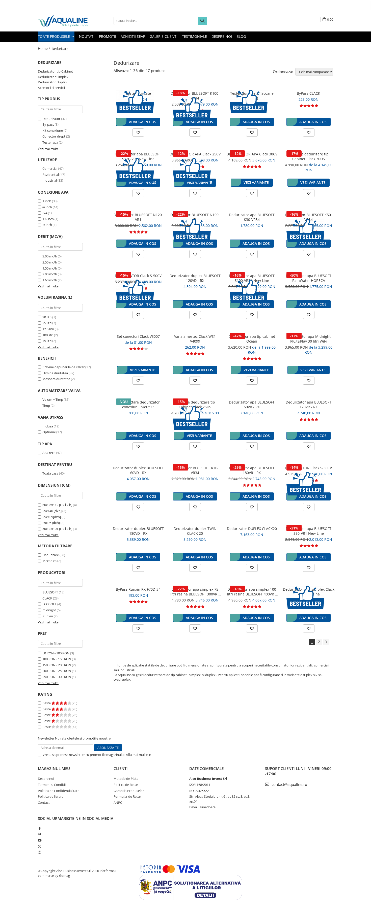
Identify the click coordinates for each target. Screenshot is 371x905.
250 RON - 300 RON (56, 677)
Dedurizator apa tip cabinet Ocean (251, 339)
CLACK (47, 598)
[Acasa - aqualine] (63, 21)
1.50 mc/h (49, 268)
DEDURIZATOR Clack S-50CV (138, 275)
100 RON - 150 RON (56, 659)
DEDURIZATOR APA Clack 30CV (251, 154)
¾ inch (47, 207)
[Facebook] (39, 828)
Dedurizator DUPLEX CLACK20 (252, 528)
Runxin (47, 616)
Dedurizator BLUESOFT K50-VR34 (308, 217)
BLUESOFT (50, 592)
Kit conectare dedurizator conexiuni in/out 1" (138, 404)
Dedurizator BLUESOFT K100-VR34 (195, 95)
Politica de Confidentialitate (172, 754)
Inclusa (47, 426)
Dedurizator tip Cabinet (55, 71)
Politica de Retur (126, 784)
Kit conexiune (52, 130)
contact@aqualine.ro (289, 784)
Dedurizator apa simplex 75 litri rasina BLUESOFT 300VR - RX (195, 591)
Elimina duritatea (55, 373)
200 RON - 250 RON (56, 670)
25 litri (46, 323)
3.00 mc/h (49, 256)
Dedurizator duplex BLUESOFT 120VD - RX (195, 278)
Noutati (86, 36)
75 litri (46, 341)
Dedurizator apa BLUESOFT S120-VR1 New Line (138, 156)
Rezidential (50, 174)
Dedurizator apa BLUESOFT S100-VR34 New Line (252, 278)
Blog (241, 36)
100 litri (47, 335)
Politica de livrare (50, 796)
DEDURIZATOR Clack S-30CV (308, 467)
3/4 (44, 213)
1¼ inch (48, 219)
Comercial (49, 168)
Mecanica (49, 560)
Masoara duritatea (56, 379)
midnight (49, 610)
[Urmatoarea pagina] (326, 642)
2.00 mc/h (49, 274)
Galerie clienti (163, 36)
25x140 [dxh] (52, 511)
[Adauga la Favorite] (138, 132)
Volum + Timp (52, 399)
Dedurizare (50, 555)
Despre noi (221, 36)
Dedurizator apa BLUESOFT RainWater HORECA (308, 278)
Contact (44, 802)
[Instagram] (39, 852)
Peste (46, 703)
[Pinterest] (39, 834)
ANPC (118, 802)
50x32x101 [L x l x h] (57, 528)
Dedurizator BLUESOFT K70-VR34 (195, 470)
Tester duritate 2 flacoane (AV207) (252, 95)
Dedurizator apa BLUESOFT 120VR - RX (308, 404)
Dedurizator (51, 118)
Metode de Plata (126, 778)
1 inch (46, 201)
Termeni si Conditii (52, 784)
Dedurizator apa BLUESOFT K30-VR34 (252, 217)
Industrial (49, 180)
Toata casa (50, 473)
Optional (49, 432)
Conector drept (53, 136)
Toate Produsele (54, 36)
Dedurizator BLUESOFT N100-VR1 (195, 217)
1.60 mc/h (49, 280)
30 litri (46, 317)
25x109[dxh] (51, 517)
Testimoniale (194, 36)
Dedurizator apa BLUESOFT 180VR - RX (252, 470)
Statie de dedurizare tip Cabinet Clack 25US (195, 404)
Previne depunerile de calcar (63, 367)
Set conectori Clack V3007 (138, 336)
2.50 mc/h (49, 262)
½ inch (47, 224)
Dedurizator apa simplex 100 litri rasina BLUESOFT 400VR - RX (251, 591)
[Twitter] (39, 846)
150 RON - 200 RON (56, 665)
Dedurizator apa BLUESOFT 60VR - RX (252, 404)
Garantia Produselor (129, 790)
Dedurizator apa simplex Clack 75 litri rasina (308, 591)
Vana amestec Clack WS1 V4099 (195, 339)
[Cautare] (202, 21)
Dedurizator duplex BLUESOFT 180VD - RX (138, 531)
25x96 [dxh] (51, 522)
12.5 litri (48, 329)
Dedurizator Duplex (52, 82)
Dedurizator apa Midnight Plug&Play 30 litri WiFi (309, 339)
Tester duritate (138, 93)
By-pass (48, 124)
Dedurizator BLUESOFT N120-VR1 (138, 217)
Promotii (107, 36)
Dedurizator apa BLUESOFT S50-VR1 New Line (308, 531)
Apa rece (48, 452)
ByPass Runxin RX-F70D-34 (138, 589)
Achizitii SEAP (133, 36)
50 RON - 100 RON (55, 653)
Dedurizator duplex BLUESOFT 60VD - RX (138, 470)
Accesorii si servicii (51, 87)
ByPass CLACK (308, 93)
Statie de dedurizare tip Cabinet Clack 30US (308, 156)
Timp (46, 405)
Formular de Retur (127, 796)
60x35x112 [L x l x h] (57, 504)
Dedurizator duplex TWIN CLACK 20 (195, 531)
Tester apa (50, 142)
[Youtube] (39, 840)
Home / (44, 48)
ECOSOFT (49, 604)
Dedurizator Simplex (53, 77)
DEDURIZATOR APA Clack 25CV (195, 154)
